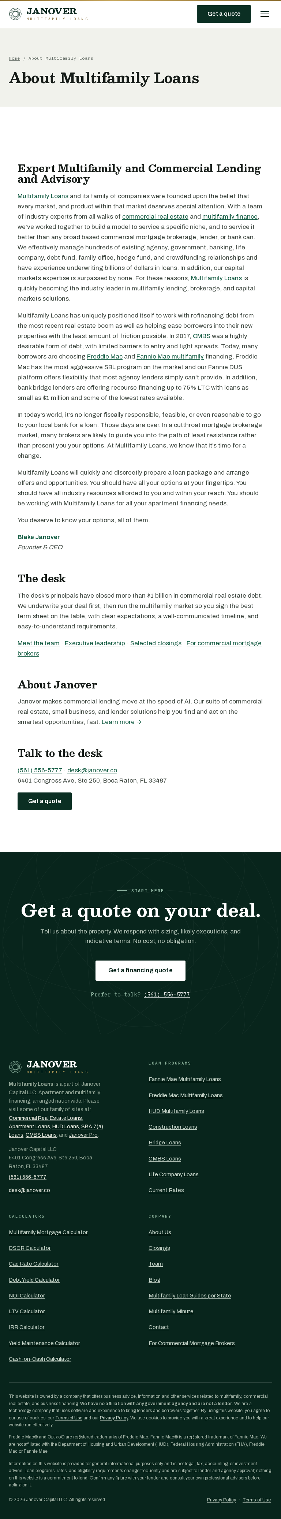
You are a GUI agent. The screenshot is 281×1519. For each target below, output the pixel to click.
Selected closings (155, 643)
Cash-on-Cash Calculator (40, 1359)
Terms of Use (68, 1417)
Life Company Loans (174, 1174)
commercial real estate (155, 216)
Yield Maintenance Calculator (44, 1343)
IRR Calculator (27, 1327)
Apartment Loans (29, 1126)
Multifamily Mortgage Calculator (48, 1232)
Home (14, 58)
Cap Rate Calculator (34, 1264)
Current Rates (166, 1190)
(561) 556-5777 (40, 770)
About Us (160, 1232)
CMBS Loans (41, 1135)
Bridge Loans (165, 1142)
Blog (154, 1280)
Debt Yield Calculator (34, 1280)
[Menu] (265, 14)
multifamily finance (230, 216)
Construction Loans (173, 1127)
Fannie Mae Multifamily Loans (185, 1079)
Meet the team (39, 643)
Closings (159, 1248)
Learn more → (122, 721)
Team (156, 1264)
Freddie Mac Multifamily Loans (186, 1095)
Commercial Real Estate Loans (45, 1118)
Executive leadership (95, 643)
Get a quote (223, 14)
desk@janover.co (92, 770)
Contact (159, 1327)
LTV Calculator (27, 1311)
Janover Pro (83, 1135)
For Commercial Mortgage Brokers (192, 1343)
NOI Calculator (27, 1296)
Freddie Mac (105, 356)
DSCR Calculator (30, 1248)
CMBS (201, 336)
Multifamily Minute (171, 1311)
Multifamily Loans (43, 196)
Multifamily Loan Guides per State (190, 1296)
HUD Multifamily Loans (176, 1111)
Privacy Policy (114, 1417)
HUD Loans (65, 1126)
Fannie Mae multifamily (170, 356)
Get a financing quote (140, 970)
